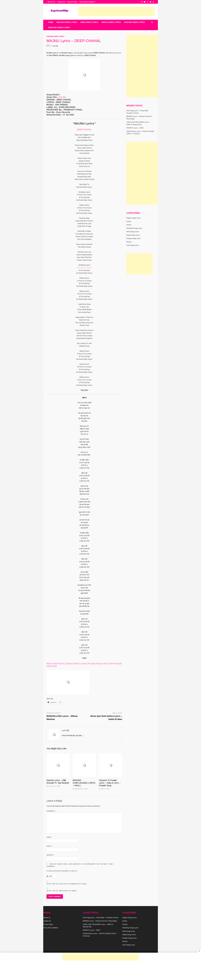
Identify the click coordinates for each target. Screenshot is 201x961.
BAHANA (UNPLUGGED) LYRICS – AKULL (84, 783)
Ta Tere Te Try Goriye (84, 268)
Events (128, 221)
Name (49, 837)
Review (128, 242)
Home (50, 22)
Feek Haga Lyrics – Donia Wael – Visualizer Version (100, 917)
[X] (147, 2)
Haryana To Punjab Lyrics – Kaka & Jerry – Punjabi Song (110, 783)
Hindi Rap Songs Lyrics (59, 27)
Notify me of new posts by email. (61, 891)
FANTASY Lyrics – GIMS (135, 128)
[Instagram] (153, 2)
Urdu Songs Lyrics (132, 245)
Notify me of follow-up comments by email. (66, 884)
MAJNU (62, 97)
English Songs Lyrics (67, 22)
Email (49, 846)
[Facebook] (142, 2)
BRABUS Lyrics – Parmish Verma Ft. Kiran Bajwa (100, 921)
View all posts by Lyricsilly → (73, 735)
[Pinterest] (150, 2)
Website (50, 855)
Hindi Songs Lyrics (89, 22)
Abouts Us (51, 2)
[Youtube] (144, 2)
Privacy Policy (72, 2)
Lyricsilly (55, 46)
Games (128, 225)
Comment (51, 811)
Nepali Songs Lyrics (111, 22)
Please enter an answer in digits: (62, 871)
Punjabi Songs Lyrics (134, 22)
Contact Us (61, 2)
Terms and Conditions (87, 2)
